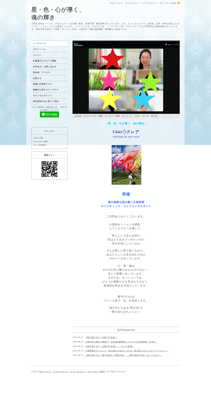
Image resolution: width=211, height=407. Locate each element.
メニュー (37, 55)
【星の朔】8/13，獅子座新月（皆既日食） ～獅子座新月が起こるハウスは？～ (123, 355)
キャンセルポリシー (42, 95)
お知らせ (37, 78)
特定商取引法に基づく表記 (46, 101)
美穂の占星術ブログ (42, 84)
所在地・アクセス (41, 72)
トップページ (39, 43)
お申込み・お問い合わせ (45, 66)
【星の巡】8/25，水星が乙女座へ (101, 337)
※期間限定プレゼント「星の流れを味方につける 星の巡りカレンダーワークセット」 (127, 351)
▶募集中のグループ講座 (45, 61)
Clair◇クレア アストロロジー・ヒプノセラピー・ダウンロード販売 (71, 371)
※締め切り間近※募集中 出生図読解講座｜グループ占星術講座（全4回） (121, 342)
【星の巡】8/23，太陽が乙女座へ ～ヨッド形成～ (109, 346)
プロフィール (39, 49)
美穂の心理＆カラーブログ (46, 90)
